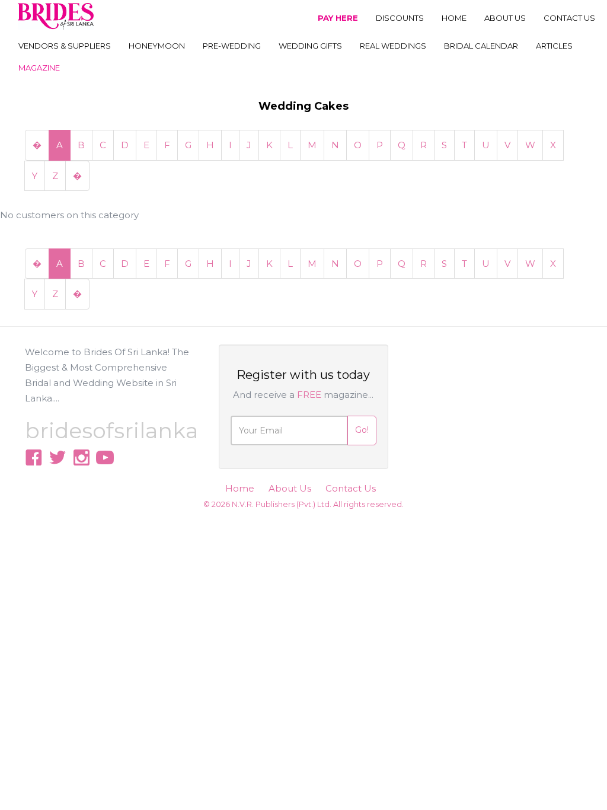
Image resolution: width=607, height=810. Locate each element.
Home (239, 488)
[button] (64, 47)
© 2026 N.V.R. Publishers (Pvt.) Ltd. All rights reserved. (303, 504)
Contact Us (350, 488)
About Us (290, 488)
